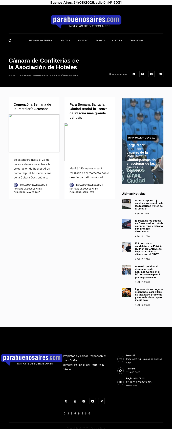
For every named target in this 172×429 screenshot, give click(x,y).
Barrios (100, 40)
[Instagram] (84, 401)
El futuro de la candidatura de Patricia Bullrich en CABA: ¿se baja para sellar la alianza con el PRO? (148, 249)
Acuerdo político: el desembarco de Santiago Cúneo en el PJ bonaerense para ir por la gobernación (148, 272)
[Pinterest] (151, 74)
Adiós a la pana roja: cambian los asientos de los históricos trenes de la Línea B (149, 204)
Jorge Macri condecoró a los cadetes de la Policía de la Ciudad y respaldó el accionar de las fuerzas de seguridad (141, 158)
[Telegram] (101, 401)
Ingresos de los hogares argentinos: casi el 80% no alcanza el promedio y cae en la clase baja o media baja (149, 294)
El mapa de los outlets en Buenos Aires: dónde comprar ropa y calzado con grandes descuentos (149, 226)
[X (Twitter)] (142, 74)
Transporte (136, 40)
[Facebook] (134, 74)
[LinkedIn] (160, 74)
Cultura (117, 40)
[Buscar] (10, 40)
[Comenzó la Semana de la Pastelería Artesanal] (34, 133)
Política (65, 40)
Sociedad (83, 40)
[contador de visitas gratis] (77, 413)
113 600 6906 (133, 372)
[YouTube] (93, 401)
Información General (41, 40)
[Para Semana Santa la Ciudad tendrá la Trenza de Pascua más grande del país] (89, 142)
